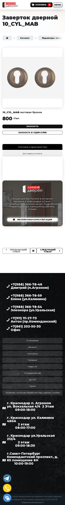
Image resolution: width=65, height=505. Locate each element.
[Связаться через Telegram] (7, 478)
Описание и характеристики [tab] (32, 147)
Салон (32, 386)
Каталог (32, 347)
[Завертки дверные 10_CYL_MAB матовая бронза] (32, 78)
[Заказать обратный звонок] (7, 488)
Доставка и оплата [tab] (32, 153)
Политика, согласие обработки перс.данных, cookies (32, 393)
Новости (32, 366)
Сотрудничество (32, 373)
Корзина (43, 5)
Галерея (32, 360)
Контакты (32, 354)
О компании (32, 340)
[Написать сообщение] (7, 498)
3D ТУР (32, 380)
